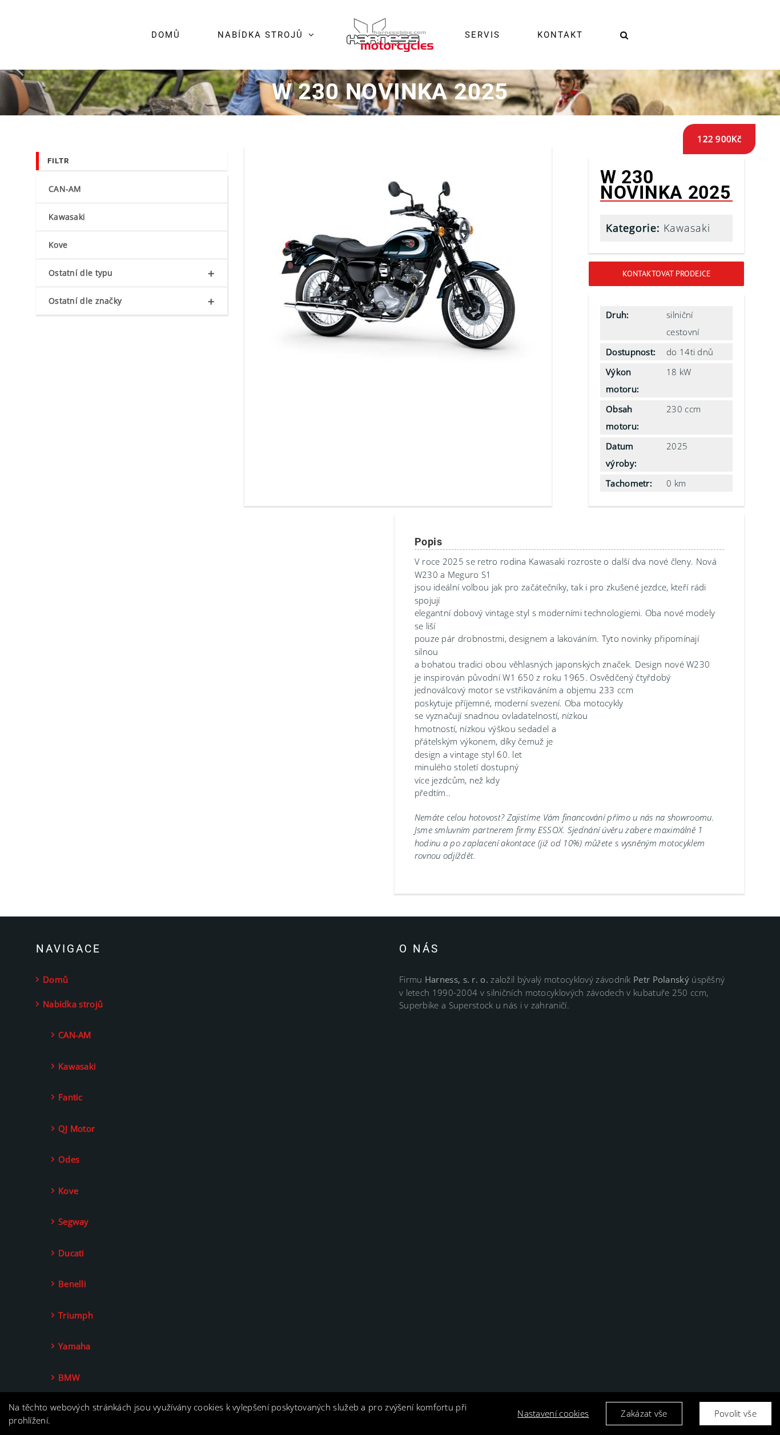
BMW (69, 1377)
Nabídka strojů (73, 1004)
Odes (68, 1159)
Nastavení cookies (553, 1413)
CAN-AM (65, 188)
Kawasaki (687, 228)
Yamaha (74, 1346)
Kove (58, 244)
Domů (55, 979)
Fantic (70, 1097)
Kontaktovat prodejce (666, 273)
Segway (73, 1221)
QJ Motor (76, 1128)
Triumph (75, 1315)
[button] (589, 35)
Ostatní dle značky (132, 301)
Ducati (71, 1253)
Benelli (72, 1283)
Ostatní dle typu (132, 273)
